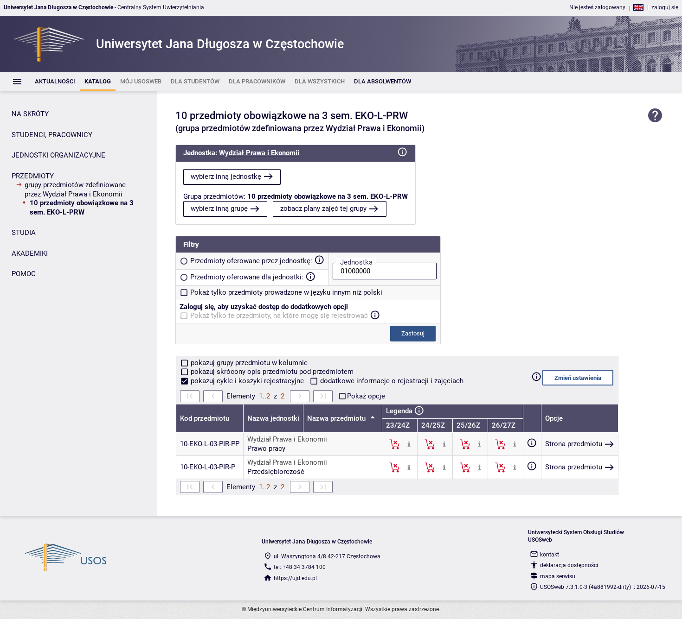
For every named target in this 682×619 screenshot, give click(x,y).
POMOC (24, 274)
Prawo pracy (266, 448)
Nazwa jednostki (273, 418)
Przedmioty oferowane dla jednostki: (246, 277)
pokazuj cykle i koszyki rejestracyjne (247, 381)
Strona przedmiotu (573, 444)
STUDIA (24, 232)
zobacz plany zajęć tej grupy (323, 208)
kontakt (549, 554)
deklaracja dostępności (569, 565)
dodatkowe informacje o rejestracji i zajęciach (390, 381)
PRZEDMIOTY (33, 176)
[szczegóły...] (409, 444)
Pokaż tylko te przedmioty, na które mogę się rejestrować (279, 315)
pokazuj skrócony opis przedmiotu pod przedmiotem (271, 371)
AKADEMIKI (30, 253)
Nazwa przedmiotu (337, 418)
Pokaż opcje (366, 396)
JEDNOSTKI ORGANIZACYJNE (58, 155)
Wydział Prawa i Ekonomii (259, 153)
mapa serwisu (557, 576)
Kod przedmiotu (204, 418)
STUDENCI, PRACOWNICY (52, 135)
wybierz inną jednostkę (226, 176)
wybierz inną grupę (219, 208)
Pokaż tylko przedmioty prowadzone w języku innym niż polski (286, 292)
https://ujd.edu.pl (295, 578)
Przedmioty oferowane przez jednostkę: (251, 261)
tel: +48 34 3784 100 (300, 567)
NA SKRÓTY (30, 114)
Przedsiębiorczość (275, 471)
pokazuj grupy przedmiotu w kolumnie (248, 363)
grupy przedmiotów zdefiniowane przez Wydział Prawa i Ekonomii (75, 189)
